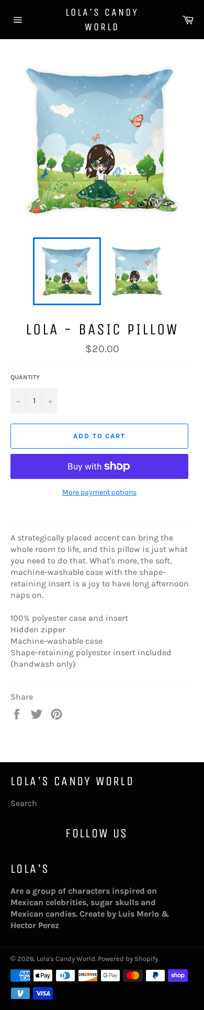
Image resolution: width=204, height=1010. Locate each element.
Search (23, 803)
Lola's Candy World (102, 19)
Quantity (25, 377)
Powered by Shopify (128, 959)
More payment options (99, 492)
